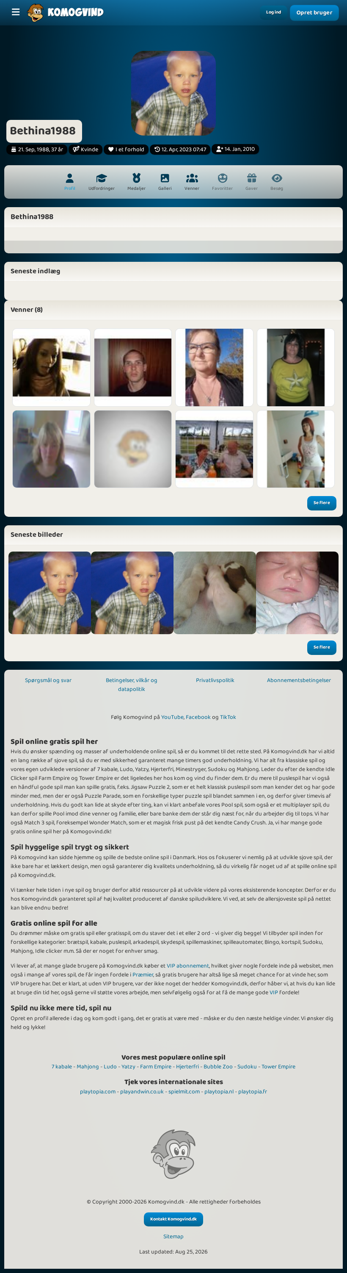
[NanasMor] (296, 449)
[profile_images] (49, 593)
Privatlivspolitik (215, 680)
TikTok (228, 717)
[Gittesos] (214, 367)
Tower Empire (278, 1066)
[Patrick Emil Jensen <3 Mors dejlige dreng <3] (297, 593)
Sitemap (173, 1236)
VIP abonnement (188, 966)
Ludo (110, 1066)
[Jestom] (133, 367)
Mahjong (88, 1066)
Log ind (273, 12)
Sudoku (247, 1066)
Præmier (142, 974)
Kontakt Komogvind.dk (173, 1219)
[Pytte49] (214, 449)
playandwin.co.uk (142, 1091)
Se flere (322, 503)
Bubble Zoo (218, 1066)
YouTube (172, 717)
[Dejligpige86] (51, 449)
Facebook (198, 717)
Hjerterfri (187, 1066)
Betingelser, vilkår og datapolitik (131, 685)
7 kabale (62, 1066)
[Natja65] (296, 367)
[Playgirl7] (51, 367)
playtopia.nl (219, 1091)
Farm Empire (155, 1066)
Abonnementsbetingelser (299, 680)
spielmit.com (184, 1091)
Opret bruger (314, 12)
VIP (274, 992)
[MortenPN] (133, 449)
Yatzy (128, 1066)
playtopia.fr (252, 1091)
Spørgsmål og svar (48, 680)
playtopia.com (98, 1091)
